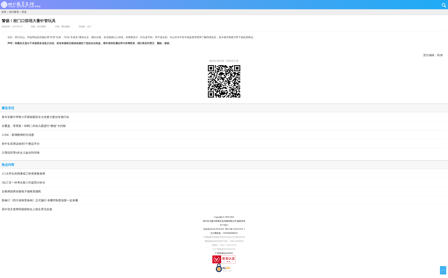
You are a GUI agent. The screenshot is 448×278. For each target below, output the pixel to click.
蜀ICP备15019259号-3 (235, 229)
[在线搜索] (445, 5)
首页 (3, 12)
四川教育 (14, 12)
